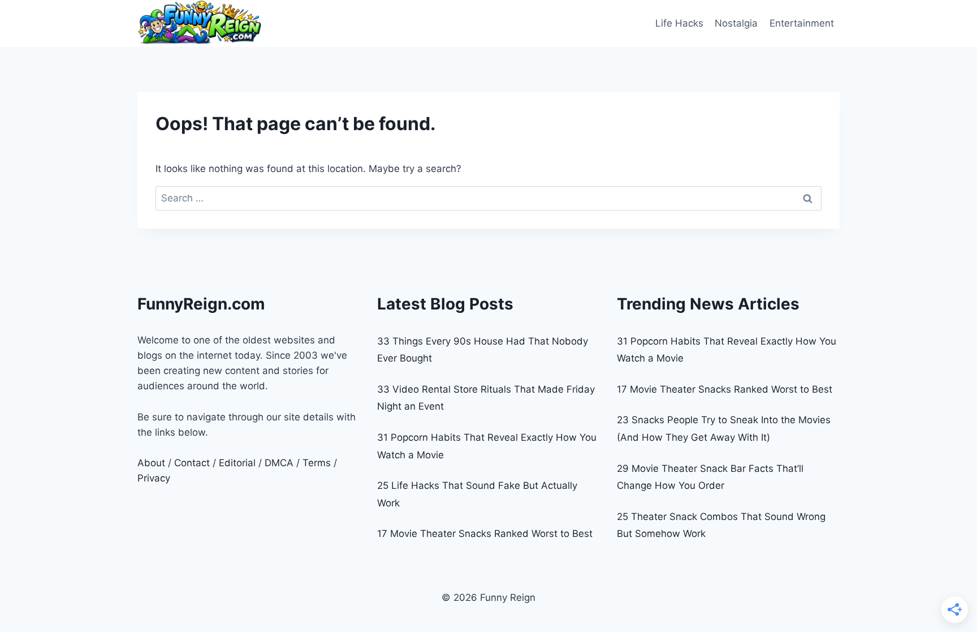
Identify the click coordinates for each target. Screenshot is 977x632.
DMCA (279, 462)
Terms (316, 462)
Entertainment (802, 23)
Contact (192, 462)
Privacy (153, 478)
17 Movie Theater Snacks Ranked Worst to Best (485, 533)
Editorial (237, 462)
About (151, 462)
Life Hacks (679, 23)
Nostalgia (736, 23)
